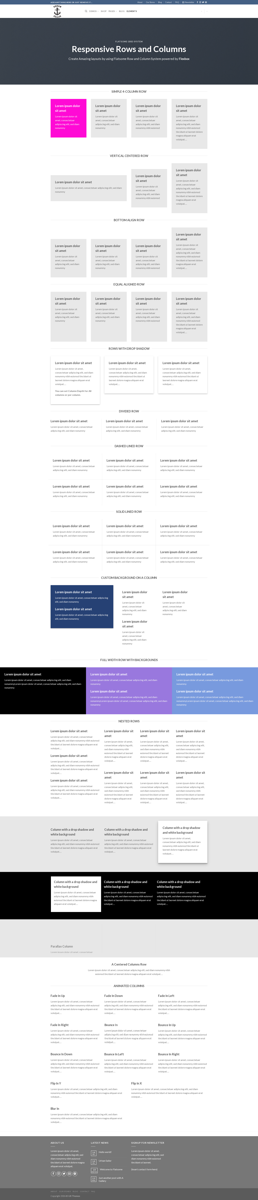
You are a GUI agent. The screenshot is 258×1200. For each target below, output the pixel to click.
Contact (168, 2)
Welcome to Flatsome (111, 1169)
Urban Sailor (105, 1160)
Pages (112, 11)
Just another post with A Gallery (111, 1179)
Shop (103, 11)
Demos (93, 11)
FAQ (177, 2)
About (139, 2)
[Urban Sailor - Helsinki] (65, 11)
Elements (132, 11)
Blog (160, 2)
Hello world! (105, 1152)
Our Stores (150, 2)
